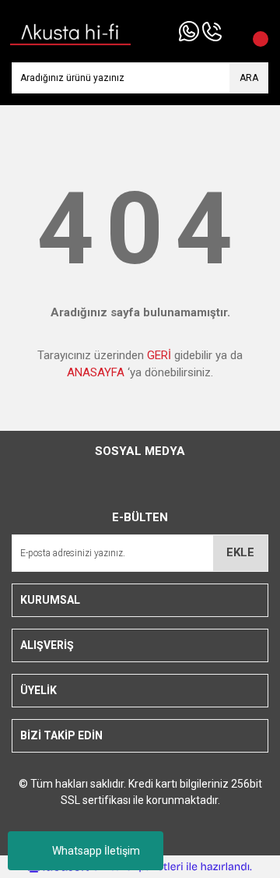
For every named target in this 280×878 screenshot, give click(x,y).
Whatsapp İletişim (96, 851)
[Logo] (70, 30)
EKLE (240, 552)
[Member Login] (233, 31)
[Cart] (252, 31)
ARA (249, 77)
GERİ (159, 355)
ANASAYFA (95, 372)
